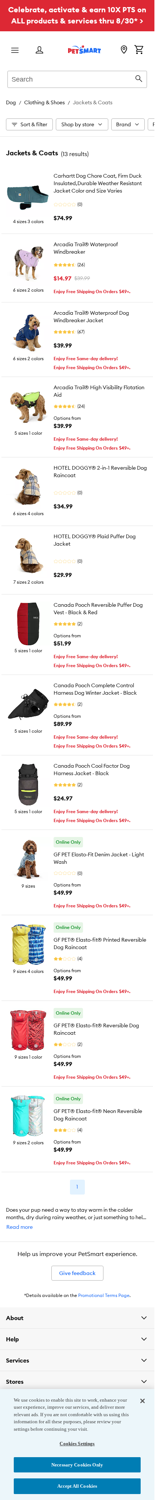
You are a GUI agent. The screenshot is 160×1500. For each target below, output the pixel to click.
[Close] (142, 1401)
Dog (11, 102)
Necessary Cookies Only (77, 1465)
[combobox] (77, 78)
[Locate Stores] (123, 50)
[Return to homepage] (84, 49)
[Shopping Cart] (138, 50)
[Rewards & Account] (39, 50)
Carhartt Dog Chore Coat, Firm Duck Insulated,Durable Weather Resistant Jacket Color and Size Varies (98, 183)
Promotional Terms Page (103, 1295)
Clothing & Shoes (44, 102)
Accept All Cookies (77, 1486)
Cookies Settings (77, 1443)
